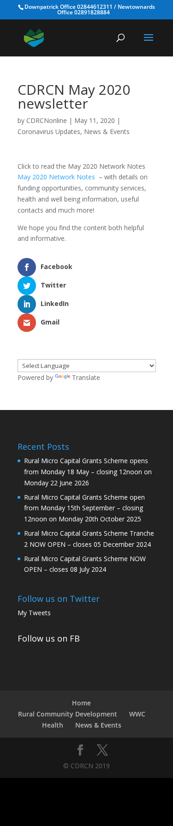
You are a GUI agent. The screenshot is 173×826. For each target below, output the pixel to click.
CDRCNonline (46, 120)
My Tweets (34, 612)
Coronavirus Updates (49, 131)
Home (81, 702)
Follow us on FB (49, 638)
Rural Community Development (67, 714)
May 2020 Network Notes (56, 176)
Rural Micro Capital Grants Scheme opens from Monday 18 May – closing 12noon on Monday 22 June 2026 (88, 471)
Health (52, 725)
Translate (86, 377)
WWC (137, 714)
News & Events (107, 131)
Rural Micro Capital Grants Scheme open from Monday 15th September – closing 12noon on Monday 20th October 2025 (84, 508)
